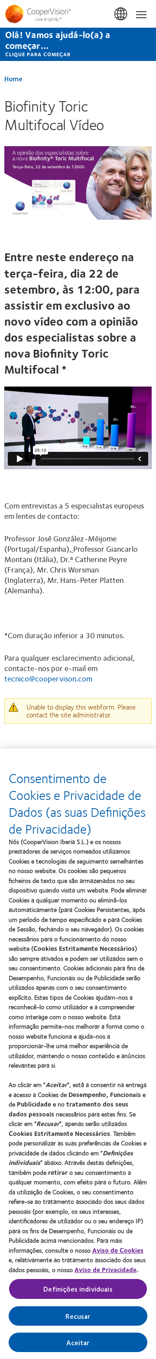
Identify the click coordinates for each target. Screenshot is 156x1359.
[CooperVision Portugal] (78, 13)
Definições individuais (78, 1288)
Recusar (77, 1316)
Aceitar (77, 1342)
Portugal (121, 14)
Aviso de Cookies (117, 1250)
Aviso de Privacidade (105, 1269)
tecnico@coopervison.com (48, 678)
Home (13, 78)
